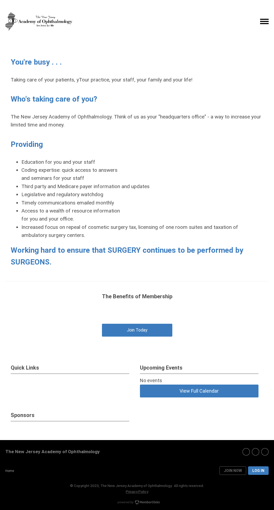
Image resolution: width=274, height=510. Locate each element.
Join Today (137, 330)
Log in (258, 470)
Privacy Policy (137, 491)
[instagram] (255, 452)
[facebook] (246, 452)
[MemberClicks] (38, 21)
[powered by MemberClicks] (137, 503)
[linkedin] (265, 452)
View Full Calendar (199, 391)
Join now (233, 470)
